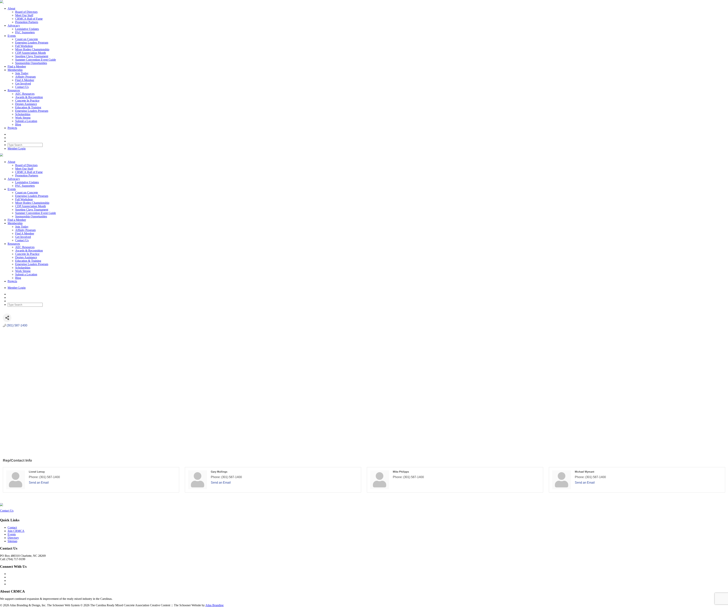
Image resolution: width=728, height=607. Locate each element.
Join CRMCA (16, 530)
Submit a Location (26, 121)
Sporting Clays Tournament (31, 56)
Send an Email (39, 482)
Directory (13, 537)
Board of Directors (26, 11)
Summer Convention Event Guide (35, 59)
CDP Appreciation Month (30, 52)
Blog (18, 124)
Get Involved (23, 83)
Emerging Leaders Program (31, 42)
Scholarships (22, 114)
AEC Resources (25, 93)
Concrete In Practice (27, 100)
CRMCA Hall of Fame (29, 18)
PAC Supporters (25, 32)
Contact (12, 527)
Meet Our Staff (24, 15)
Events (12, 35)
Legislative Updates (27, 29)
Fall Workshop (24, 46)
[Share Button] (7, 318)
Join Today (21, 73)
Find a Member (17, 66)
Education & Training (28, 107)
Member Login (17, 148)
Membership (15, 69)
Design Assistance (26, 104)
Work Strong (23, 117)
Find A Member (24, 80)
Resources (14, 90)
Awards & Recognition (29, 97)
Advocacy (14, 25)
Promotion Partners (26, 22)
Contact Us (22, 87)
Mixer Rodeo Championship (32, 49)
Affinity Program (25, 76)
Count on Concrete (26, 39)
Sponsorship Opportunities (31, 63)
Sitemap (12, 541)
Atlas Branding (214, 605)
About (11, 8)
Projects (12, 127)
